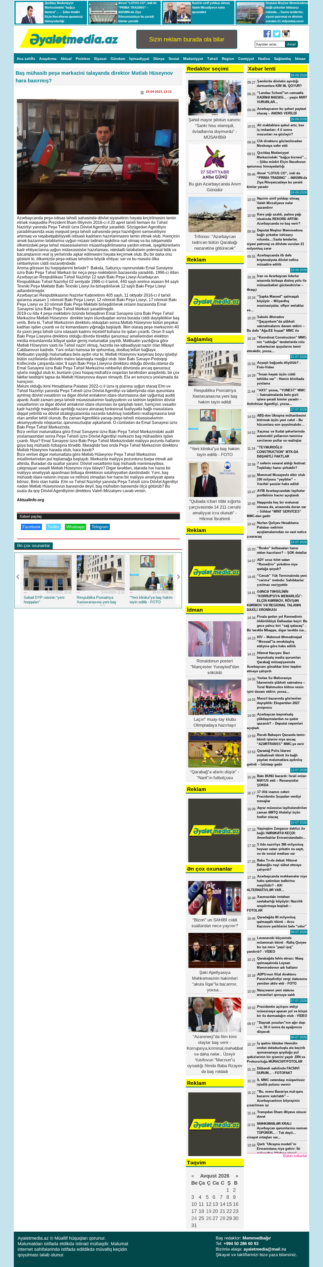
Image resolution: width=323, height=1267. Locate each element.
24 (194, 1218)
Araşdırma (48, 59)
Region (228, 59)
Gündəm (118, 59)
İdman (300, 59)
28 (222, 1218)
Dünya (159, 59)
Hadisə (264, 59)
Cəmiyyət (246, 59)
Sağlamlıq (283, 59)
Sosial (174, 59)
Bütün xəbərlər (295, 1156)
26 (208, 1218)
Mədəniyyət (193, 59)
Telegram (100, 527)
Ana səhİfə (26, 59)
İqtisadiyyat (139, 59)
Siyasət (100, 59)
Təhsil (213, 59)
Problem (83, 59)
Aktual (67, 59)
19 (208, 1211)
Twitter (53, 527)
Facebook (31, 527)
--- (41, 592)
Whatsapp (75, 527)
